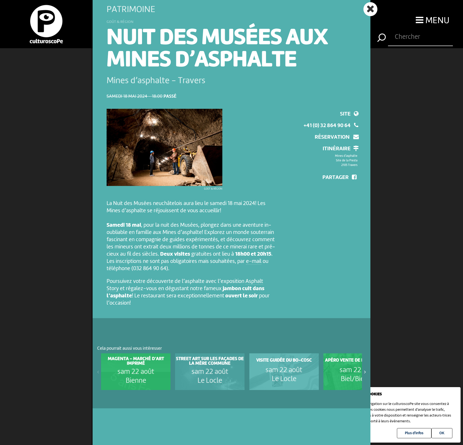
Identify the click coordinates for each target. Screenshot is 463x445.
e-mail (253, 261)
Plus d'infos (414, 433)
